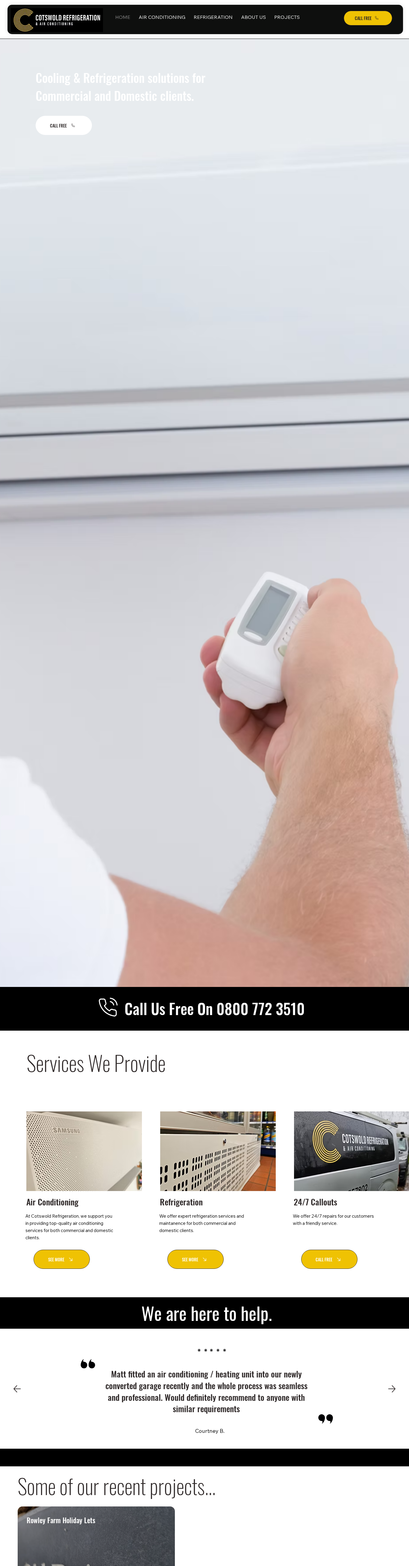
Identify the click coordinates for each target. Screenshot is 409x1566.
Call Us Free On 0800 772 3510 (215, 1008)
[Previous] (17, 1389)
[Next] (392, 1389)
